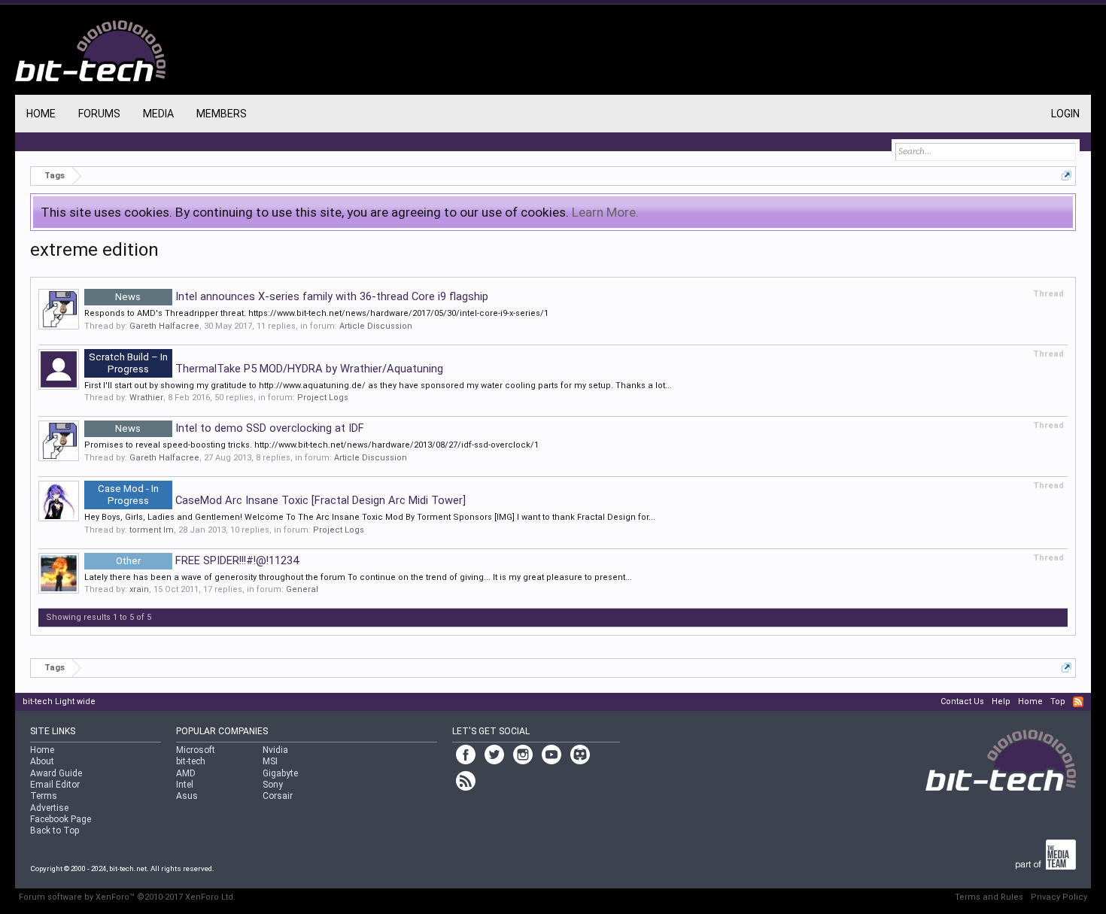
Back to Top (54, 830)
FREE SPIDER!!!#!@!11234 (207, 560)
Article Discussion (375, 326)
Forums (99, 114)
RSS (1078, 702)
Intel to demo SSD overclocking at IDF (239, 428)
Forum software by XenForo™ (127, 897)
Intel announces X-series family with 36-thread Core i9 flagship (301, 296)
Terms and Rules (989, 897)
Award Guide (56, 773)
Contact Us (962, 701)
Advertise (49, 808)
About (42, 761)
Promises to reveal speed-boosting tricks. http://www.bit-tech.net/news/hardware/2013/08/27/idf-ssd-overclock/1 (311, 445)
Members (221, 114)
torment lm (151, 530)
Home (41, 114)
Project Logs (322, 397)
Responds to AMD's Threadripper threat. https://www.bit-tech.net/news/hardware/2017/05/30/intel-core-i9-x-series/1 (316, 313)
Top (1057, 701)
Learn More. (605, 212)
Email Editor (55, 784)
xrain (139, 589)
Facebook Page (60, 819)
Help (1001, 701)
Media (158, 114)
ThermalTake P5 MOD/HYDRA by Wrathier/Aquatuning (266, 368)
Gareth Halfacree (164, 326)
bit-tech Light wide (59, 701)
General (302, 589)
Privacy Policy (1059, 897)
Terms (43, 796)
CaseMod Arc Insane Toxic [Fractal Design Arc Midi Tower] (282, 500)
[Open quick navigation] (1066, 176)
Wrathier (146, 397)
